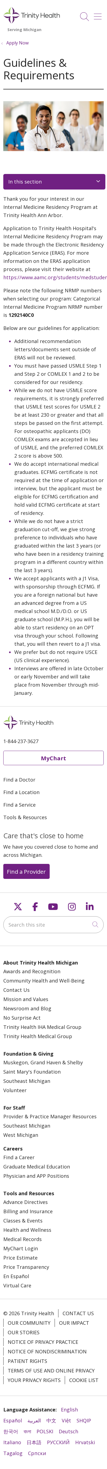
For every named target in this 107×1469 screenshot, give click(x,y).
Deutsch (68, 1431)
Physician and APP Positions (36, 1176)
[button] (99, 14)
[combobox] (53, 924)
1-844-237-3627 (20, 741)
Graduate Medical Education (36, 1166)
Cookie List (83, 1380)
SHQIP (84, 1420)
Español (12, 1420)
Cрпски (37, 1453)
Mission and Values (25, 999)
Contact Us (16, 990)
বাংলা (27, 1431)
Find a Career (19, 1157)
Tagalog (12, 1453)
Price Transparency (26, 1267)
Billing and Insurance (28, 1211)
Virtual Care (17, 1285)
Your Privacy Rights (34, 1380)
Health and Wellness (27, 1230)
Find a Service (19, 804)
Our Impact (74, 1323)
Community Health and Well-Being (44, 980)
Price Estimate (20, 1257)
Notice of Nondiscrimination (47, 1351)
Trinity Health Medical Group (37, 1036)
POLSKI (44, 1431)
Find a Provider (26, 871)
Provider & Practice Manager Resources (50, 1116)
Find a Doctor (19, 779)
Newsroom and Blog (27, 1008)
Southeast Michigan (26, 1081)
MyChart (53, 758)
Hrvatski (85, 1442)
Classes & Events (23, 1220)
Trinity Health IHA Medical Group (42, 1027)
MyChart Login (20, 1248)
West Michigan (20, 1135)
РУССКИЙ (58, 1442)
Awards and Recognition (31, 971)
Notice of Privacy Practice (43, 1342)
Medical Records (22, 1239)
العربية (34, 1420)
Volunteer (15, 1090)
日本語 (34, 1442)
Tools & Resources (25, 817)
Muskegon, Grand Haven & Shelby (43, 1062)
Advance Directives (25, 1202)
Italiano (12, 1442)
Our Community (29, 1323)
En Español (16, 1276)
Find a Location (21, 792)
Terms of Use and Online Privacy (51, 1370)
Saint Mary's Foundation (32, 1071)
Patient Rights (27, 1361)
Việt (66, 1420)
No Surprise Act (22, 1017)
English (69, 1409)
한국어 (10, 1431)
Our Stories (24, 1332)
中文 (51, 1420)
